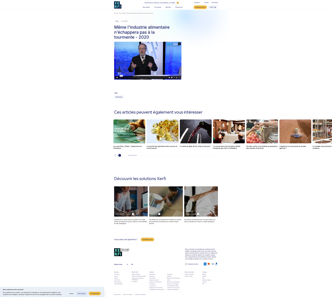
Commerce (152, 283)
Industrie (169, 276)
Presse (206, 2)
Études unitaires (136, 274)
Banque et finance (154, 280)
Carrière (116, 278)
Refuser (72, 293)
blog (120, 13)
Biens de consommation (155, 282)
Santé (168, 280)
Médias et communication (173, 278)
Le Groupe (116, 274)
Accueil (116, 13)
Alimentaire (119, 97)
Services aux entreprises (173, 282)
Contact (204, 276)
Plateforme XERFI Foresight (139, 276)
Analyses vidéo (189, 276)
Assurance (152, 276)
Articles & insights (189, 274)
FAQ (203, 278)
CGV (203, 283)
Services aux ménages (173, 283)
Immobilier (169, 274)
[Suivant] (119, 155)
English (204, 274)
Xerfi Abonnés (117, 282)
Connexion (214, 2)
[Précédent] (115, 155)
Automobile (152, 278)
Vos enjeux (134, 281)
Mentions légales (206, 280)
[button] (148, 8)
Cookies (204, 282)
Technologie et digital (172, 285)
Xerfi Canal (117, 280)
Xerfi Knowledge (118, 283)
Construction (152, 285)
